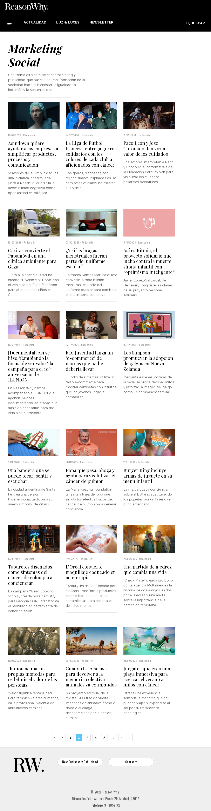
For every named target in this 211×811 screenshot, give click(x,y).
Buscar (198, 23)
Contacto (131, 761)
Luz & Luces (68, 22)
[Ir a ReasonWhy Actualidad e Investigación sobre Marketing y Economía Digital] (26, 7)
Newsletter (101, 22)
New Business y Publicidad (80, 761)
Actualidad (35, 22)
